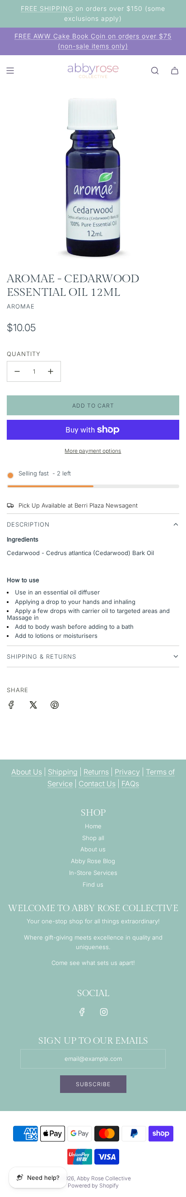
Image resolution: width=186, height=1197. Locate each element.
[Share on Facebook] (11, 706)
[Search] (155, 71)
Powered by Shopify (93, 1185)
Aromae (21, 306)
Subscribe (93, 1084)
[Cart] (175, 71)
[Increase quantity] (50, 371)
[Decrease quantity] (17, 371)
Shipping (63, 771)
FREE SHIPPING (47, 8)
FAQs (130, 783)
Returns (96, 771)
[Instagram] (104, 1012)
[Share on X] (33, 706)
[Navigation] (10, 71)
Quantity (24, 353)
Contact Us (97, 783)
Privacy (127, 771)
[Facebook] (82, 1012)
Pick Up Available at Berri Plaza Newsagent (78, 505)
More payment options (93, 450)
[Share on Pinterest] (55, 706)
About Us (26, 771)
